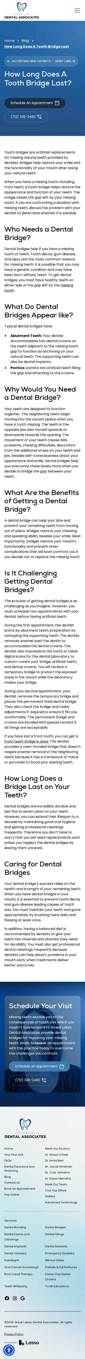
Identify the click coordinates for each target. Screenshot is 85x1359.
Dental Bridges (55, 1227)
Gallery (50, 1196)
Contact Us (12, 1183)
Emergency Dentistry (59, 1253)
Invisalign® (11, 1260)
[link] (21, 10)
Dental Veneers (15, 1253)
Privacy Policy (14, 1334)
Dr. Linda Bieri (54, 1160)
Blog (25, 40)
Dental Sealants (56, 1246)
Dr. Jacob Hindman (58, 1167)
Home (9, 40)
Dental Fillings (54, 1234)
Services (10, 1221)
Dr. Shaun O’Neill (56, 1155)
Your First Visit (13, 1155)
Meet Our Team (56, 1184)
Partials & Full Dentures (61, 1267)
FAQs (8, 1160)
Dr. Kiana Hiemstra (58, 1178)
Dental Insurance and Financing (19, 1169)
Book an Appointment (19, 1189)
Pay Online (11, 1194)
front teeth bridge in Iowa (26, 741)
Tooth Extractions (57, 1286)
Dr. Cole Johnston (57, 1172)
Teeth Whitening (15, 1286)
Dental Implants (15, 1246)
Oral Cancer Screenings (21, 1267)
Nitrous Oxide (54, 1260)
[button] (76, 10)
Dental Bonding (15, 1227)
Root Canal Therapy (18, 1274)
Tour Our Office (55, 1190)
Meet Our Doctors (57, 1149)
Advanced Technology (61, 1202)
